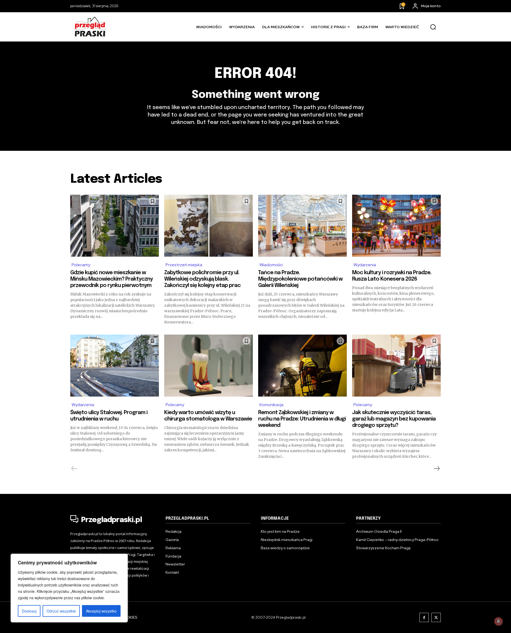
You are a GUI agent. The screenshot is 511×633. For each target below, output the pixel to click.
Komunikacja (271, 404)
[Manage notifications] (498, 621)
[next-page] (436, 469)
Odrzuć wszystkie (61, 611)
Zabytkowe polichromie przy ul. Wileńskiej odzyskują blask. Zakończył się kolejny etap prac (202, 279)
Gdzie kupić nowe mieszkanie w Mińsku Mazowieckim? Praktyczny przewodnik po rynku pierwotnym (111, 279)
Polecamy (81, 265)
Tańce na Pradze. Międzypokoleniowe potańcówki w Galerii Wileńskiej (300, 279)
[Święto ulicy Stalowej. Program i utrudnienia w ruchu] (114, 366)
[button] (433, 27)
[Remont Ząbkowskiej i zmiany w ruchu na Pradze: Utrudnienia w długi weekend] (302, 366)
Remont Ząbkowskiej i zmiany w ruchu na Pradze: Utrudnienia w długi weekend (302, 419)
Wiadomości (271, 265)
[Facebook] (424, 617)
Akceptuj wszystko (101, 611)
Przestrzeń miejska (184, 265)
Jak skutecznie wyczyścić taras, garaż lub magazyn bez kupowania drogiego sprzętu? (394, 419)
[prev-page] (74, 469)
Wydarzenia (364, 265)
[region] (69, 588)
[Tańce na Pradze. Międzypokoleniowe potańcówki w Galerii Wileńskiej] (302, 226)
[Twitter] (436, 617)
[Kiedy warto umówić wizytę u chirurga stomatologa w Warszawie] (208, 366)
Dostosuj (29, 611)
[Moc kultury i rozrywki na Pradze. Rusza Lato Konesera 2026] (396, 226)
